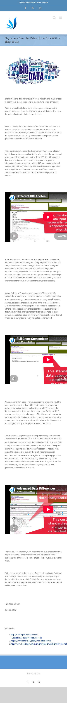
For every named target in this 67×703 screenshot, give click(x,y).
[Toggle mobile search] (54, 17)
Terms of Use (33, 673)
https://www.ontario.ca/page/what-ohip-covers (31, 640)
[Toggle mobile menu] (60, 17)
